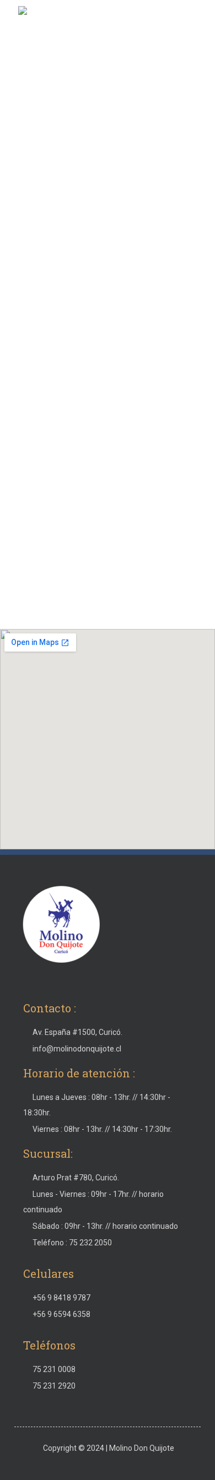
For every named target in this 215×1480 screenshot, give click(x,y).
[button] (195, 22)
